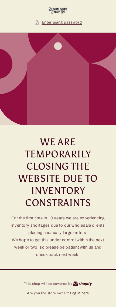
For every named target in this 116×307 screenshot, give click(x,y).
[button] (58, 22)
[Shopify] (82, 284)
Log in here (79, 293)
